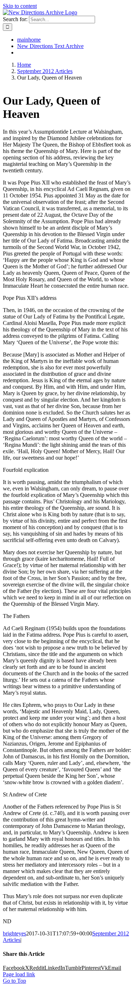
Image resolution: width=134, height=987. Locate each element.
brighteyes (14, 933)
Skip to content (20, 6)
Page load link (19, 974)
